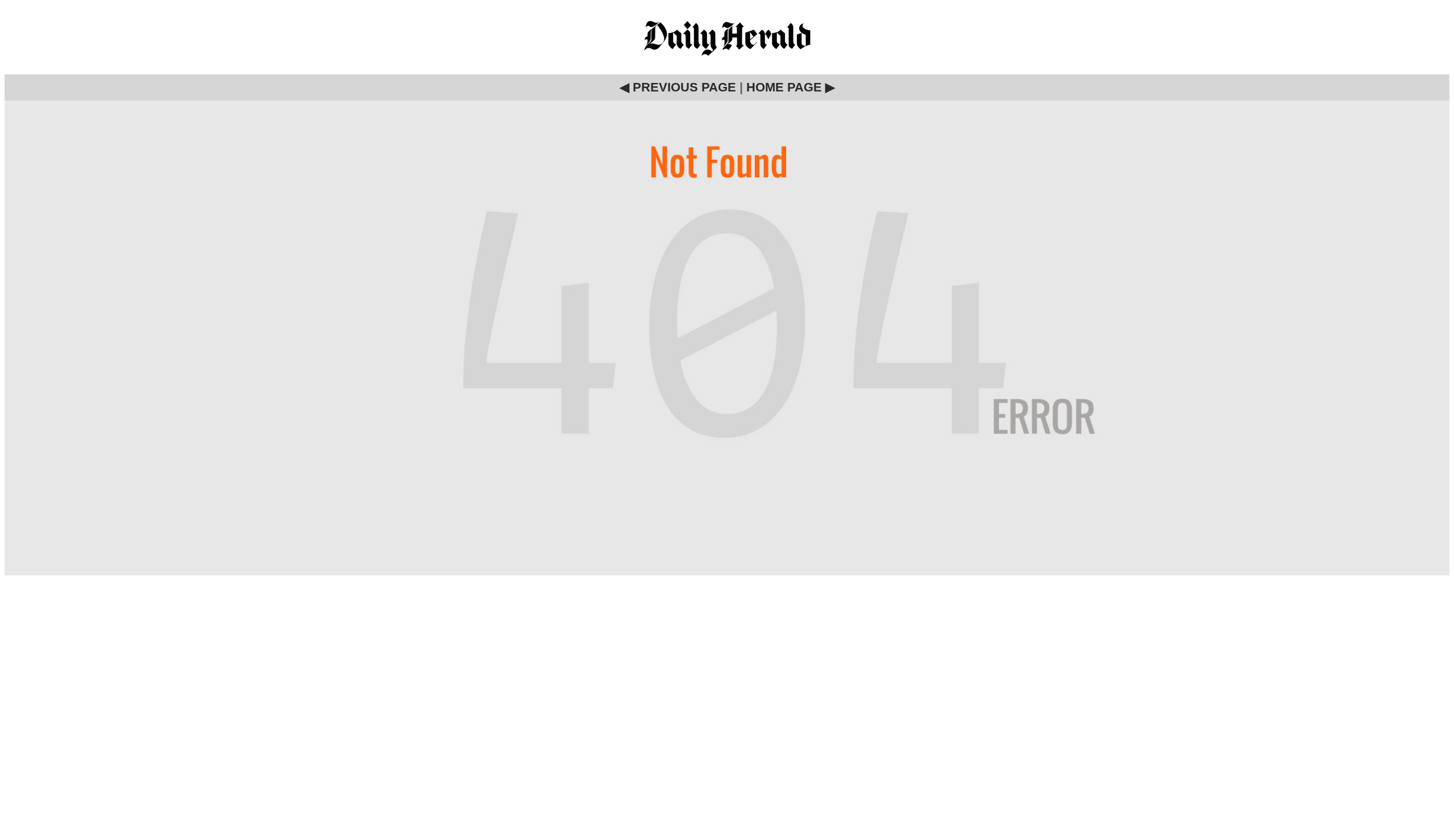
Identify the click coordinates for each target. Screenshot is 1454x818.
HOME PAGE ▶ (790, 87)
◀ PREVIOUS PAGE (678, 87)
